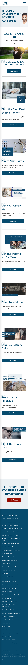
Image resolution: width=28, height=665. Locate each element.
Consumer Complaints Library (10, 566)
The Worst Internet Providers (10, 560)
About (15, 500)
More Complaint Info (7, 547)
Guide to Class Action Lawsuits (10, 543)
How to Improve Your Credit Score (11, 594)
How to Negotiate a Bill (8, 598)
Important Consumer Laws (9, 515)
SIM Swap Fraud (6, 636)
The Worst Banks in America (10, 556)
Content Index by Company (9, 643)
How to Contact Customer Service (12, 585)
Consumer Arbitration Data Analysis (12, 522)
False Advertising (7, 623)
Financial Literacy (6, 626)
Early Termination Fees (8, 619)
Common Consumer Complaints (11, 532)
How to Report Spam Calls (9, 601)
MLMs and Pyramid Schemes (10, 633)
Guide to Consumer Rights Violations (12, 528)
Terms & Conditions (7, 576)
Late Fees (4, 629)
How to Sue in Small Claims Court (11, 609)
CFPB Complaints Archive (9, 570)
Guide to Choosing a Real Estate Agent (11, 539)
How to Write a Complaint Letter (11, 613)
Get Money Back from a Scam (10, 535)
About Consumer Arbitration (10, 518)
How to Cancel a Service (9, 581)
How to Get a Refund (8, 591)
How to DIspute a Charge (9, 588)
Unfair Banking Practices (9, 639)
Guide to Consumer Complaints (10, 525)
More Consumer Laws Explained (11, 550)
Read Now (12, 125)
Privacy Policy (5, 573)
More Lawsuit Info (7, 553)
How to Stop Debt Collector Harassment (10, 605)
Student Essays (6, 563)
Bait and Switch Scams (8, 616)
